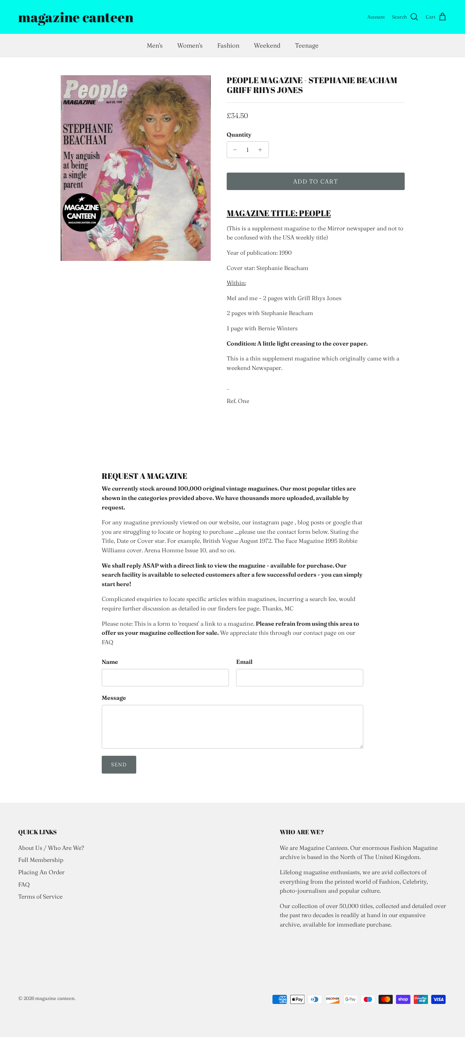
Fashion (228, 45)
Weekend (267, 45)
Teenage (307, 45)
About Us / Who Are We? (51, 847)
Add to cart (315, 181)
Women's (190, 45)
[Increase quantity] (262, 150)
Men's (155, 45)
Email (244, 661)
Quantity (239, 134)
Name (110, 661)
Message (114, 697)
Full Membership (40, 859)
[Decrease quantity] (233, 150)
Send (119, 764)
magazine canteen (54, 998)
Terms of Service (40, 896)
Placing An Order (41, 872)
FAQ (24, 884)
